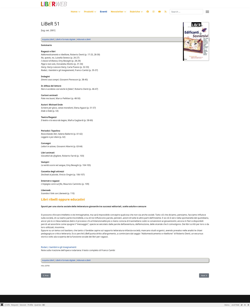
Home (74, 11)
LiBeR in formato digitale (65, 39)
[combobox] (186, 11)
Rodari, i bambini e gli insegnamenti (58, 247)
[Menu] (207, 12)
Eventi (103, 11)
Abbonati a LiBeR (83, 39)
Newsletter (117, 11)
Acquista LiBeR (48, 39)
